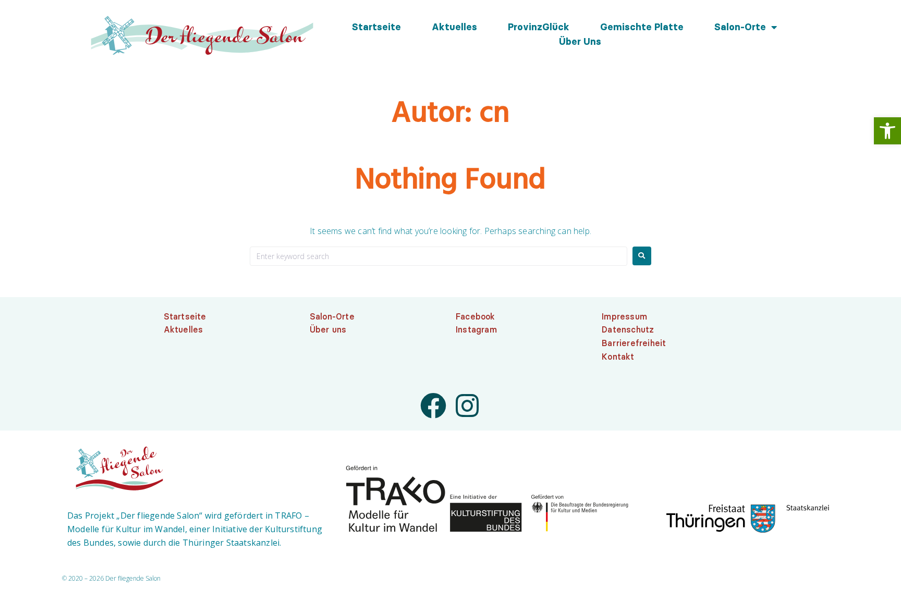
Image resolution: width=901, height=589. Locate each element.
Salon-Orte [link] (740, 27)
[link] (887, 130)
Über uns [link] (580, 41)
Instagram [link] (476, 329)
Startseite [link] (376, 27)
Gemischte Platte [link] (642, 27)
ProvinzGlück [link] (538, 27)
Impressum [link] (624, 316)
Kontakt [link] (618, 356)
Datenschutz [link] (628, 329)
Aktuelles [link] (454, 27)
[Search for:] (438, 256)
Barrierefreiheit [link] (634, 343)
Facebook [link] (475, 316)
